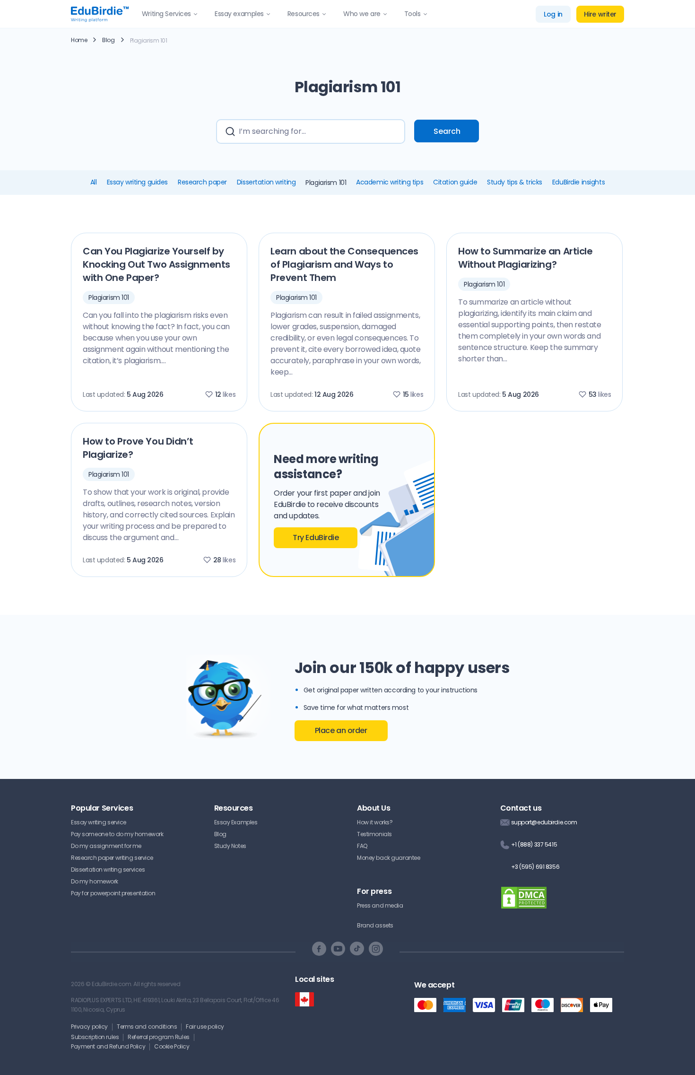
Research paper (202, 182)
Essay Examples (236, 822)
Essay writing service (98, 822)
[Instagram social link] (376, 949)
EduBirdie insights (578, 182)
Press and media (380, 905)
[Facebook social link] (319, 949)
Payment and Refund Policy (108, 1046)
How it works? (374, 822)
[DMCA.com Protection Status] (523, 903)
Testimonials (374, 834)
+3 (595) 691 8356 (535, 867)
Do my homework (94, 881)
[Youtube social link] (338, 949)
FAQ (362, 846)
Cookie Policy (171, 1046)
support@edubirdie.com (544, 822)
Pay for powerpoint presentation (113, 893)
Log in (553, 14)
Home (79, 40)
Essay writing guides (137, 182)
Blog (108, 40)
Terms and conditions (147, 1027)
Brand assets (375, 925)
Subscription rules (95, 1037)
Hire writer (600, 14)
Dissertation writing (266, 182)
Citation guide (455, 182)
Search (447, 131)
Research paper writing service (112, 858)
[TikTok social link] (357, 949)
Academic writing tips (389, 182)
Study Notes (230, 846)
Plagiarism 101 (108, 297)
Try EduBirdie (316, 537)
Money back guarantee (388, 858)
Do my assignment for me (106, 846)
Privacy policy (89, 1027)
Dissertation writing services (108, 869)
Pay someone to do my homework (117, 834)
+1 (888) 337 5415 (534, 844)
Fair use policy (205, 1027)
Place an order (341, 730)
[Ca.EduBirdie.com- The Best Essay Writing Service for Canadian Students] (304, 999)
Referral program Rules (159, 1037)
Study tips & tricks (514, 182)
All (93, 182)
